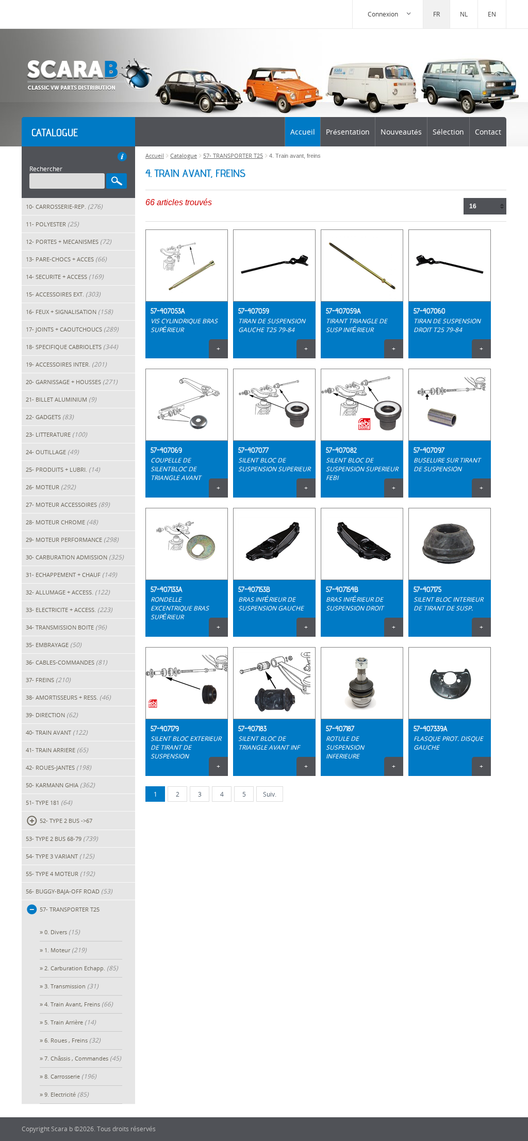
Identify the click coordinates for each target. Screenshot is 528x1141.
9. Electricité (66, 1094)
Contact (488, 132)
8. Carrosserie (70, 1076)
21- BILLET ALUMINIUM (61, 399)
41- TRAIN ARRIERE (57, 750)
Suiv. (269, 794)
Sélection (448, 132)
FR (436, 14)
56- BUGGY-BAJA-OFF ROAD (69, 891)
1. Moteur (65, 950)
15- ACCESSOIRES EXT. (63, 294)
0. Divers (62, 932)
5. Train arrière (70, 1022)
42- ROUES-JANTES (58, 767)
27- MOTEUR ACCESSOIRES (68, 504)
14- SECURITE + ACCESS (65, 276)
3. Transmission (71, 986)
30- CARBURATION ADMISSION (75, 557)
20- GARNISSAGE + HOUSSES (72, 381)
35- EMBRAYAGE (53, 644)
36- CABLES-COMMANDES (66, 662)
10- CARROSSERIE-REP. (64, 206)
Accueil (302, 132)
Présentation (348, 132)
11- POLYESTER (52, 224)
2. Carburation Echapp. (81, 968)
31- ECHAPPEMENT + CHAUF (71, 574)
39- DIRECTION (52, 714)
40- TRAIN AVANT (57, 732)
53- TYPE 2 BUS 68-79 (62, 838)
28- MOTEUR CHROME (62, 522)
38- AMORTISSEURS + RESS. (68, 697)
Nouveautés (401, 132)
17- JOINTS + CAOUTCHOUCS (72, 329)
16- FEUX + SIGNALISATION (69, 311)
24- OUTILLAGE (52, 452)
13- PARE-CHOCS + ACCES (66, 259)
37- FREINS (48, 679)
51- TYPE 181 (49, 802)
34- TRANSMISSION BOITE (66, 627)
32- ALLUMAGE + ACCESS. (68, 592)
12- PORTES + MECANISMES (68, 241)
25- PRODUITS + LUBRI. (63, 469)
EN (492, 14)
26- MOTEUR (51, 487)
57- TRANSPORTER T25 (233, 155)
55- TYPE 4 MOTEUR (60, 873)
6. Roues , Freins (72, 1040)
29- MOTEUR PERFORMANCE (72, 539)
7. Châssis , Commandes (82, 1058)
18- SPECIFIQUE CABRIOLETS (72, 346)
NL (464, 14)
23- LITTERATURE (56, 434)
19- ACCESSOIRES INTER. (66, 364)
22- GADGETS (50, 416)
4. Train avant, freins (78, 1004)
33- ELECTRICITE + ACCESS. (69, 609)
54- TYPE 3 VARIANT (60, 856)
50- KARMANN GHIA (60, 785)
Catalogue (183, 155)
